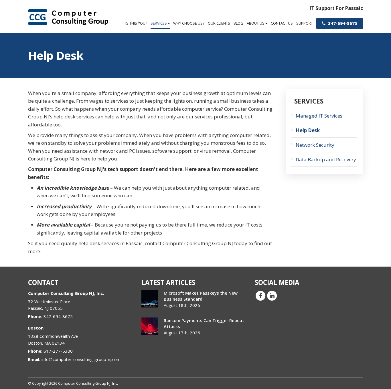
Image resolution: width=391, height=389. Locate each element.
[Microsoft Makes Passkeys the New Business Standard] (149, 298)
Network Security (315, 145)
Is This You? (136, 23)
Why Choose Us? (188, 23)
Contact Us (282, 23)
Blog (238, 23)
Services (159, 23)
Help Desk (308, 130)
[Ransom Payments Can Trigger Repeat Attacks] (149, 326)
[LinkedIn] (272, 295)
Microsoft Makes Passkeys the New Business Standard (201, 296)
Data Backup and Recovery (326, 159)
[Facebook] (260, 295)
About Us (256, 23)
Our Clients (219, 23)
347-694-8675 (342, 23)
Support (304, 23)
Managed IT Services (319, 115)
